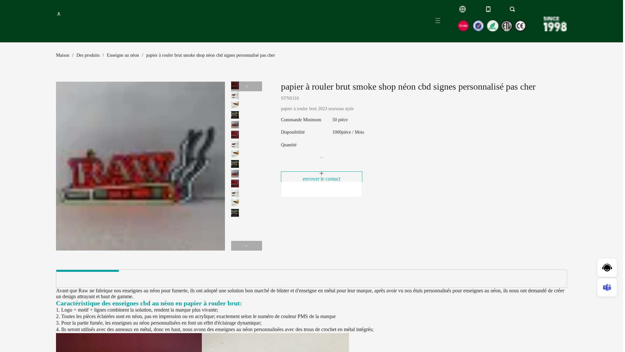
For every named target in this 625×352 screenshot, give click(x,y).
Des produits (88, 55)
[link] (62, 55)
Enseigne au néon (123, 55)
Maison (62, 55)
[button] (321, 158)
